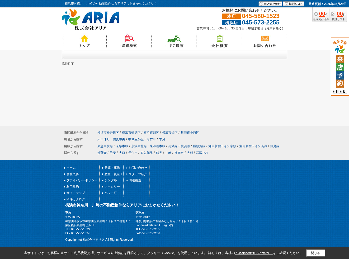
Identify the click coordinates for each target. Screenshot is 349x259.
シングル (110, 180)
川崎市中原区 (190, 132)
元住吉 (132, 153)
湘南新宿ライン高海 (253, 146)
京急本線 (122, 146)
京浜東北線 (139, 146)
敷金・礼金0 (113, 174)
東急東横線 (105, 146)
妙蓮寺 (102, 153)
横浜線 (185, 146)
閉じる (315, 253)
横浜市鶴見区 (131, 132)
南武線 (173, 146)
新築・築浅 (112, 168)
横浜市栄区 (170, 132)
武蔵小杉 (202, 153)
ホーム (71, 168)
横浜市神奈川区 (108, 132)
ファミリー (112, 186)
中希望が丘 (136, 139)
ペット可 (110, 193)
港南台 (179, 153)
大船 (190, 153)
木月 (162, 139)
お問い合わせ (138, 168)
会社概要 (72, 174)
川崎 (168, 153)
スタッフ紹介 (138, 174)
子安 (113, 153)
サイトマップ (75, 193)
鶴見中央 (119, 139)
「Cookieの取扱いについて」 (254, 253)
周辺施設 (135, 180)
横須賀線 (199, 146)
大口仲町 (103, 139)
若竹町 (151, 139)
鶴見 (159, 153)
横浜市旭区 (151, 132)
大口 (122, 153)
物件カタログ (75, 199)
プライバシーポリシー (81, 180)
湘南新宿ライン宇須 (222, 146)
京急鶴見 (147, 153)
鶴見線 (274, 146)
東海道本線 (157, 146)
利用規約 (72, 186)
